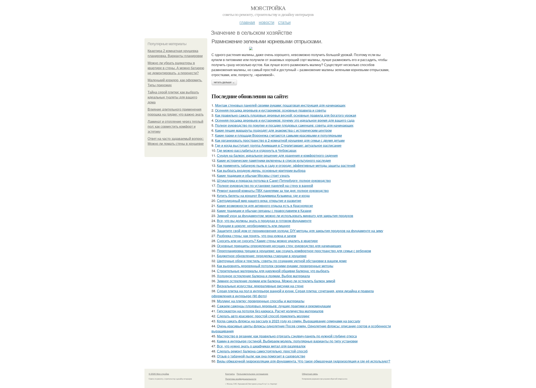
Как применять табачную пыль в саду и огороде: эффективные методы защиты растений (286, 165)
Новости (266, 22)
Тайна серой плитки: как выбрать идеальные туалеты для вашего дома (173, 97)
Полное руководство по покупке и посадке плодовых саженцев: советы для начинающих (284, 125)
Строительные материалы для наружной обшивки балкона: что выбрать (273, 270)
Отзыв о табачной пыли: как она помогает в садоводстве (261, 356)
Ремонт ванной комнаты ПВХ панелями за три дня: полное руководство (273, 190)
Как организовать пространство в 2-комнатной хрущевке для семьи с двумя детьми (280, 140)
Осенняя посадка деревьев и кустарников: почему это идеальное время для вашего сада (284, 120)
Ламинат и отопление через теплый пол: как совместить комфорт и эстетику (175, 126)
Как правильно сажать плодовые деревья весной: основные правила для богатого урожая (285, 115)
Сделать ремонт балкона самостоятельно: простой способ (262, 351)
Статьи (284, 22)
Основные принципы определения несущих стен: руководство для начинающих (279, 245)
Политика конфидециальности (240, 378)
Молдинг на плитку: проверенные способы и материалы (260, 301)
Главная (247, 22)
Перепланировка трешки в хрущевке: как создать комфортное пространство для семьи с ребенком (294, 250)
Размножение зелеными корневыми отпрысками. (266, 41)
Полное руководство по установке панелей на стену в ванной (265, 185)
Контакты (230, 373)
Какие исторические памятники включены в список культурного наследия (274, 160)
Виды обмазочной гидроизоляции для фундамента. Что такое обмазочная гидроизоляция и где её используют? (303, 361)
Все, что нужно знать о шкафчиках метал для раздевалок (261, 346)
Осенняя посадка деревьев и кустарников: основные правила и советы (270, 110)
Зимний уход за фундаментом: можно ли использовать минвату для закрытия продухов (285, 215)
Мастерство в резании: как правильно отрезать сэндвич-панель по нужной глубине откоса (287, 336)
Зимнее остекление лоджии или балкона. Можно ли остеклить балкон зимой (276, 280)
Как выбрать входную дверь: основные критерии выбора (261, 170)
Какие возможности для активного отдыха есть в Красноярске (265, 205)
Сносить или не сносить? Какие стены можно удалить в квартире (267, 240)
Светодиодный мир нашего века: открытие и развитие (259, 200)
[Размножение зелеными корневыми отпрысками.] (301, 48)
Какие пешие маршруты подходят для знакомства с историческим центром (273, 130)
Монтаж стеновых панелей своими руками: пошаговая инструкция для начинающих (280, 105)
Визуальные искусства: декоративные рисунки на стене (260, 285)
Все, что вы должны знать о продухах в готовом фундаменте (264, 220)
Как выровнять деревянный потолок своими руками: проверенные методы (275, 265)
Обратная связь (310, 373)
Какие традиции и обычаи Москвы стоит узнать (253, 175)
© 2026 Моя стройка (159, 373)
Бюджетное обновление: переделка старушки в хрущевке (262, 255)
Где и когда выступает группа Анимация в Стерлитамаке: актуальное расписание (278, 145)
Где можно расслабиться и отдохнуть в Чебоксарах (256, 150)
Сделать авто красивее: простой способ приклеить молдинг (263, 316)
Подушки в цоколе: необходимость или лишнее (253, 225)
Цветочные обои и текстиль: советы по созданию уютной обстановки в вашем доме (282, 260)
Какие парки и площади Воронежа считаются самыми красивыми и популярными (278, 135)
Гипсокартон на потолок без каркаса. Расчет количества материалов (270, 311)
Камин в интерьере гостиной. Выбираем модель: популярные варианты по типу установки (287, 341)
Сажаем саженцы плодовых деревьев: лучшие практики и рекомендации (274, 306)
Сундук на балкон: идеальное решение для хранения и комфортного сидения (277, 155)
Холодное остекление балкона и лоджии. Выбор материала (263, 275)
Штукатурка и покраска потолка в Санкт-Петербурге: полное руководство (274, 180)
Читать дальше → (224, 82)
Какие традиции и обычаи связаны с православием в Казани (264, 210)
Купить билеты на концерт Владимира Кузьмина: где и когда (263, 195)
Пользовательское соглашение (252, 373)
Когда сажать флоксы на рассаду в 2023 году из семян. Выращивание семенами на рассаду (288, 321)
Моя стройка (268, 7)
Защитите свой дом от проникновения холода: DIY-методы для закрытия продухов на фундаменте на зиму (300, 230)
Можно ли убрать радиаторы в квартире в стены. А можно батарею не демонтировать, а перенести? (176, 68)
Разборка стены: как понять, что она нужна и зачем (256, 235)
